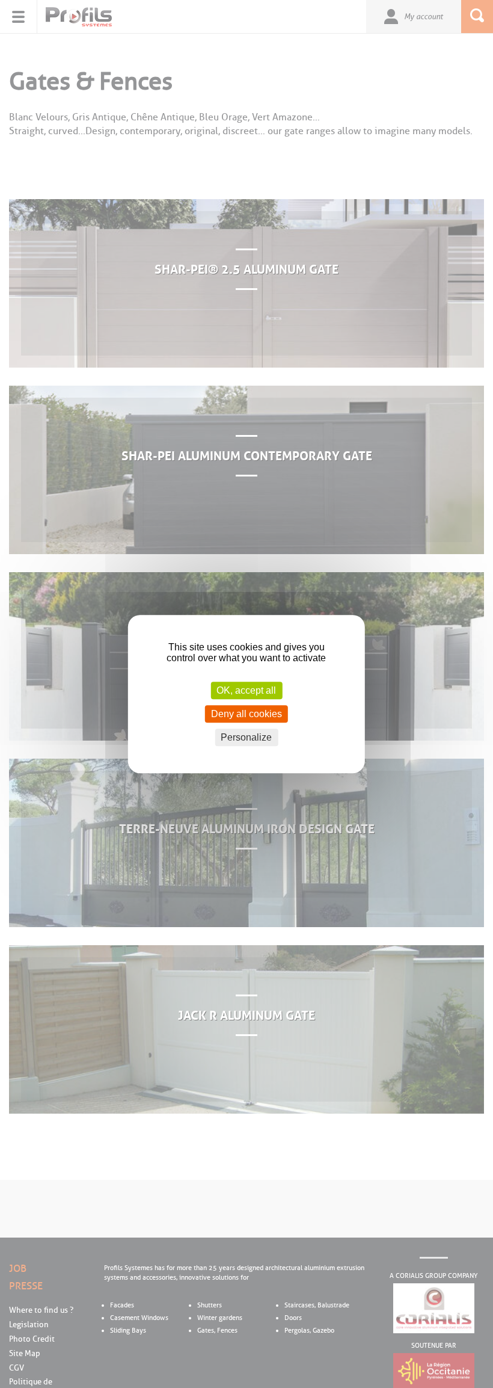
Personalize (246, 737)
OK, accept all (246, 690)
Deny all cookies (246, 714)
